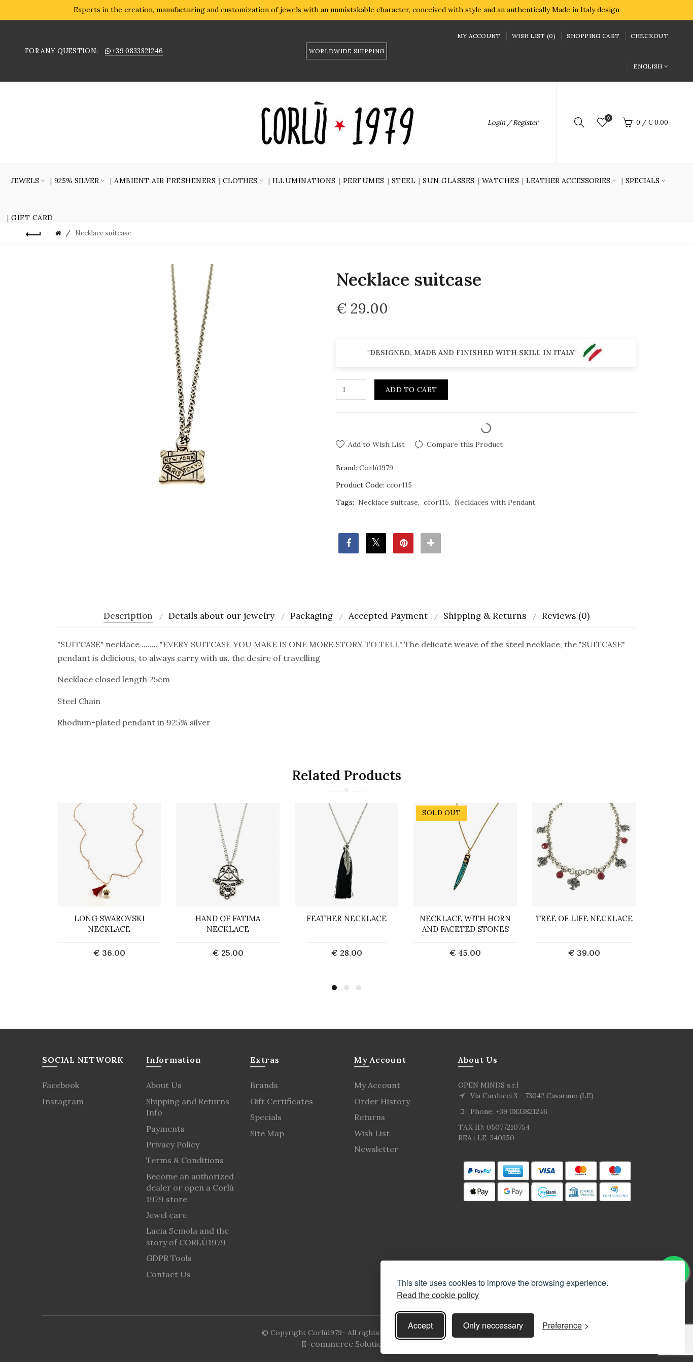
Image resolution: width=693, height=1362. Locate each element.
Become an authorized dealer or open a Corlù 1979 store (190, 1187)
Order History (382, 1101)
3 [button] (358, 987)
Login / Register (513, 122)
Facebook (60, 1085)
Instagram (63, 1101)
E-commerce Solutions (346, 1344)
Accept (420, 1325)
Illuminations (304, 180)
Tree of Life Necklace (584, 918)
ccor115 (436, 502)
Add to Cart (411, 389)
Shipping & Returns (484, 615)
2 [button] (346, 987)
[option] (109, 886)
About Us (164, 1085)
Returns (369, 1117)
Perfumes (364, 180)
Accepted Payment (388, 615)
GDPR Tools (169, 1258)
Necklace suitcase (388, 502)
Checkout (649, 36)
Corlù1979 (376, 467)
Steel (404, 180)
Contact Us (168, 1274)
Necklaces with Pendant (495, 502)
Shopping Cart (593, 36)
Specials (266, 1117)
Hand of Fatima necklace (227, 924)
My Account (479, 36)
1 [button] (334, 987)
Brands (264, 1085)
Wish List (372, 1133)
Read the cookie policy (438, 1295)
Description (128, 615)
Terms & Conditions (185, 1160)
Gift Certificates (281, 1101)
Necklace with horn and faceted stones (465, 924)
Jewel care (166, 1215)
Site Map (267, 1133)
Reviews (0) (566, 615)
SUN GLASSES (449, 180)
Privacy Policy (172, 1144)
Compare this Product (465, 444)
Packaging (311, 615)
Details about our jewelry (221, 615)
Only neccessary (493, 1325)
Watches (500, 180)
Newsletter (376, 1149)
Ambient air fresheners (165, 180)
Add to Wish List (376, 444)
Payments (165, 1129)
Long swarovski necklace (109, 924)
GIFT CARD (32, 217)
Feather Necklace (346, 918)
